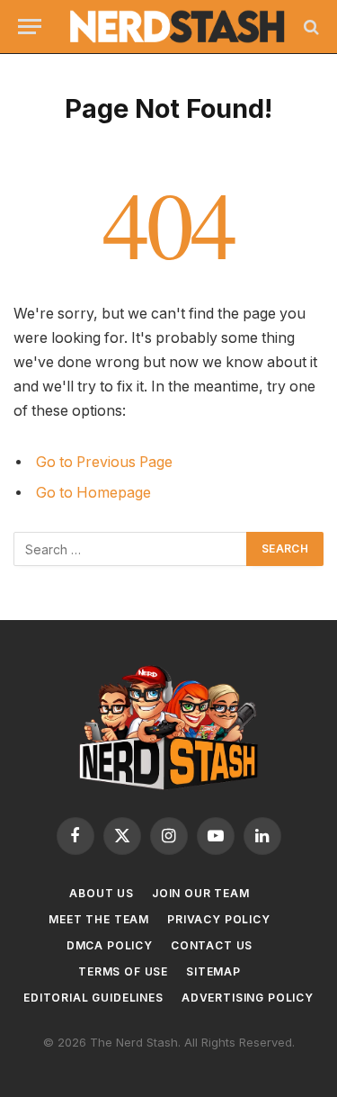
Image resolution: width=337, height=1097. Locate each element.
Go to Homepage (93, 492)
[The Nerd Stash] (177, 26)
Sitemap (213, 971)
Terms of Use (123, 971)
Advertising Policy (248, 997)
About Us (101, 893)
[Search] (309, 26)
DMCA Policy (110, 945)
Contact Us (212, 945)
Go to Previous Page (104, 462)
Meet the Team (99, 919)
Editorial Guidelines (93, 997)
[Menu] (29, 26)
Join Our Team (201, 893)
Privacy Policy (218, 919)
